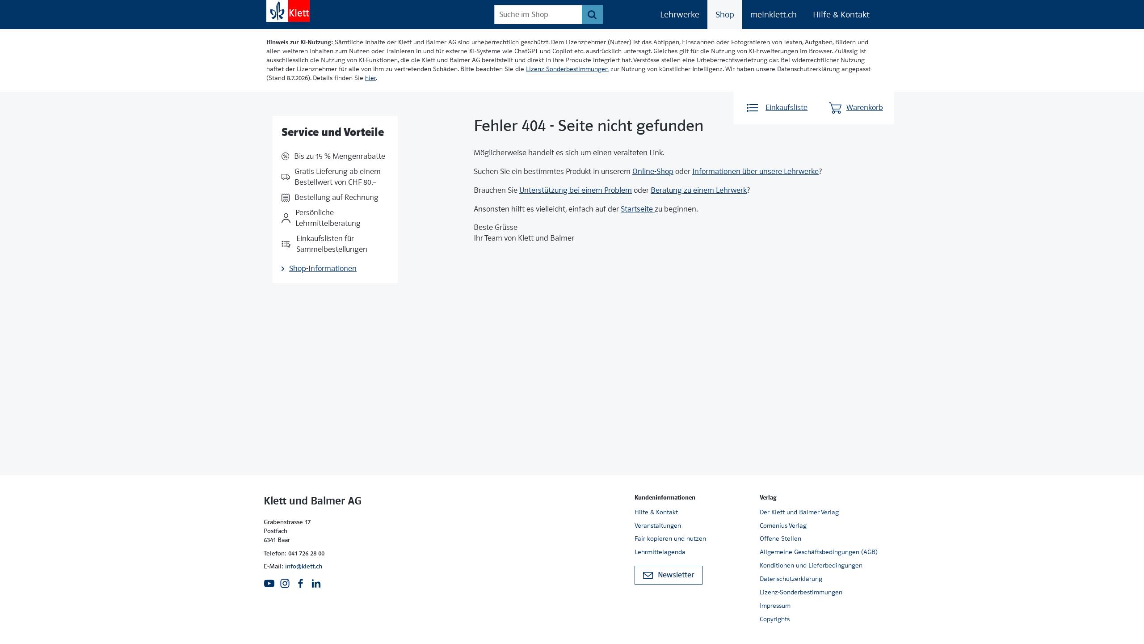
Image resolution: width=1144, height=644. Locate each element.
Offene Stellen (780, 538)
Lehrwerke (679, 14)
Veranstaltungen (658, 525)
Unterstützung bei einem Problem (575, 190)
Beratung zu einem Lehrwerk (699, 190)
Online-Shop (652, 171)
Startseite (638, 209)
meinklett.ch (773, 14)
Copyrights (775, 619)
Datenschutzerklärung (791, 579)
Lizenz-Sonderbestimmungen (567, 69)
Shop (724, 14)
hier (370, 78)
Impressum (775, 606)
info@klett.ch (303, 566)
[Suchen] (592, 14)
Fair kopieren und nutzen (670, 538)
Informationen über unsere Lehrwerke (755, 171)
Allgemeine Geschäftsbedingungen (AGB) (819, 552)
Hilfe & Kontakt (841, 14)
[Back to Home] (288, 11)
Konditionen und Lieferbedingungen (811, 565)
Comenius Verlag (783, 525)
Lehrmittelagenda (660, 552)
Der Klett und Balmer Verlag (799, 512)
